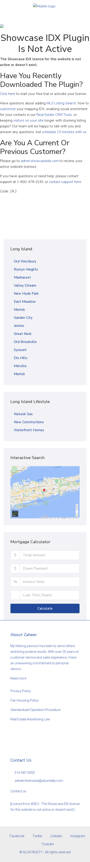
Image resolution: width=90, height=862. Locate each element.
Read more (18, 678)
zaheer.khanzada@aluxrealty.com (39, 780)
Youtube (47, 844)
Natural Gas (23, 414)
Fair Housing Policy (24, 700)
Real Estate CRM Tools (54, 114)
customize (8, 109)
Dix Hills (20, 358)
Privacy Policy (20, 691)
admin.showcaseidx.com (40, 161)
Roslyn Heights (26, 269)
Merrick (19, 309)
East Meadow (25, 301)
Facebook (16, 836)
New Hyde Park (26, 293)
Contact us (18, 791)
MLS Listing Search (61, 103)
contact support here (65, 182)
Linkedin (56, 836)
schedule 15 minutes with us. (64, 132)
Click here (7, 93)
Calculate (45, 608)
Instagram (77, 836)
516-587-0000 (25, 772)
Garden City (23, 317)
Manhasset (22, 277)
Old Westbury (25, 261)
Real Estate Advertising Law (30, 719)
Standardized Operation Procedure (35, 710)
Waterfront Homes (29, 430)
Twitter (37, 836)
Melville (20, 366)
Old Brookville (25, 342)
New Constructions (29, 422)
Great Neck (22, 333)
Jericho (19, 325)
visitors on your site (28, 120)
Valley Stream (25, 285)
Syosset (20, 350)
